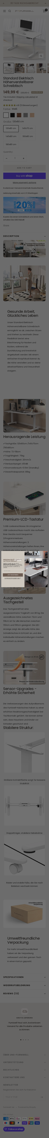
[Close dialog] (46, 552)
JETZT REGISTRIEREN (12, 574)
